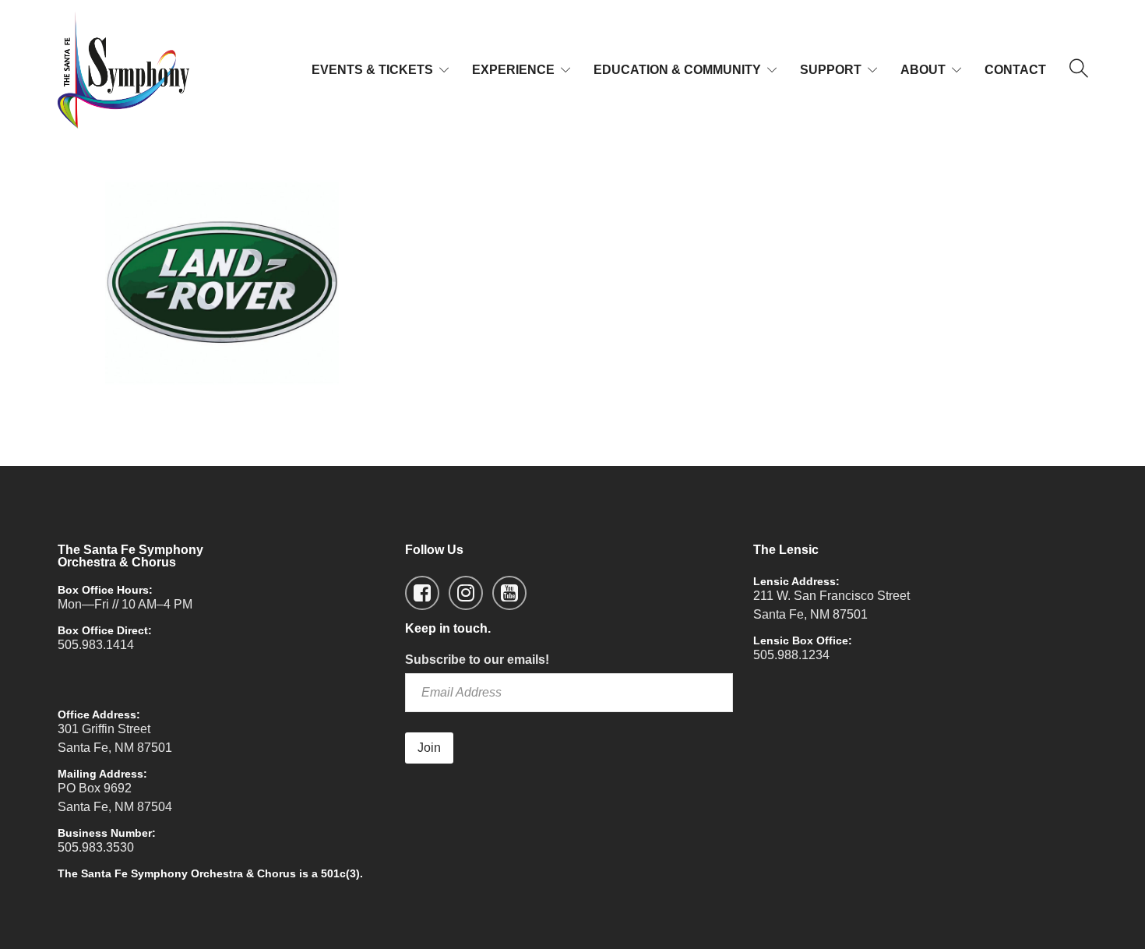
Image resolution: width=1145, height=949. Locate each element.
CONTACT (1015, 69)
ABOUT (923, 69)
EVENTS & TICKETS (372, 69)
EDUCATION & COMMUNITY (677, 69)
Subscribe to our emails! (477, 659)
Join (429, 747)
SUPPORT (830, 69)
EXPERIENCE (513, 69)
